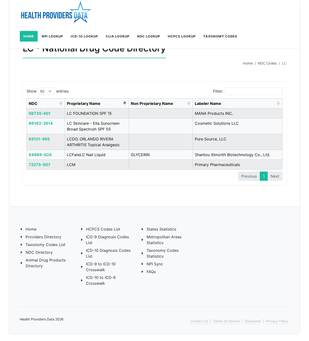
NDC (33, 103)
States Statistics (161, 229)
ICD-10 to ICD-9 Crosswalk (101, 280)
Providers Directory (43, 236)
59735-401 (39, 113)
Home (248, 63)
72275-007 (39, 164)
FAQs (151, 271)
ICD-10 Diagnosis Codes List (108, 253)
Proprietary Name (83, 103)
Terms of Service (226, 321)
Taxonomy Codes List (45, 244)
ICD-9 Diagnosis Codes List (107, 239)
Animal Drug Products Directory (46, 263)
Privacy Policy (277, 321)
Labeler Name (208, 103)
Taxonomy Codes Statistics (163, 253)
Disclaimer (253, 321)
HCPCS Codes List (103, 229)
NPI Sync (155, 263)
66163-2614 (41, 123)
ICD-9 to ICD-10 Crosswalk (101, 266)
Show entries (48, 91)
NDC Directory (39, 252)
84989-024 (40, 154)
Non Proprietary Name (152, 103)
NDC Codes (267, 63)
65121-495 (39, 139)
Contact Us (199, 321)
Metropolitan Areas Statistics (164, 239)
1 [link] (264, 176)
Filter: (218, 91)
